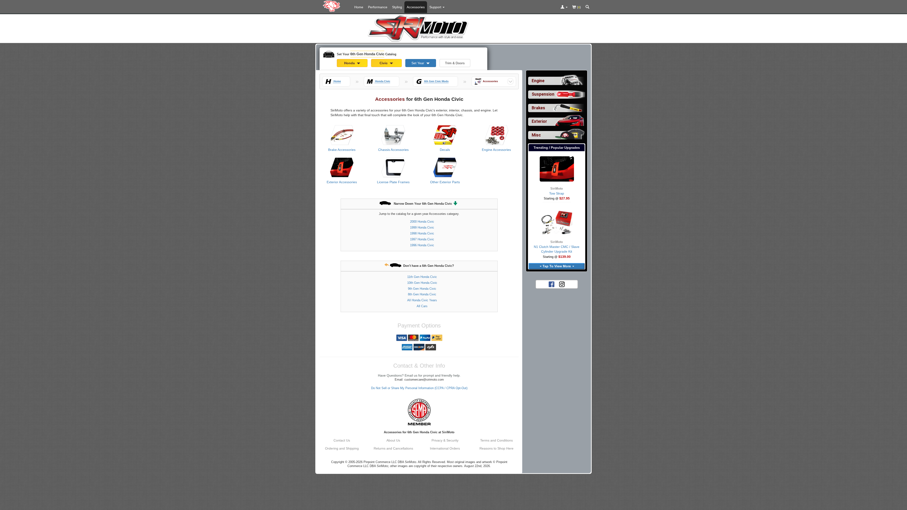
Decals (445, 150)
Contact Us (342, 440)
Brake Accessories (341, 150)
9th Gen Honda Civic (422, 288)
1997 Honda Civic (422, 239)
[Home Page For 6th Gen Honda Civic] (332, 6)
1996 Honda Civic (422, 245)
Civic (384, 63)
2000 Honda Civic (422, 221)
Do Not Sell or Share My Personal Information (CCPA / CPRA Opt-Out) (419, 388)
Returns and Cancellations (393, 448)
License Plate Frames (393, 182)
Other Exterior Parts (445, 182)
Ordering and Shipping (342, 448)
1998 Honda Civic (422, 233)
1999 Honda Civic (422, 227)
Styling (397, 7)
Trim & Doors (455, 63)
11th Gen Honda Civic (422, 277)
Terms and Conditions (496, 440)
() (578, 7)
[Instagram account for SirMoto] (562, 284)
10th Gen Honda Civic (422, 283)
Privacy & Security (445, 440)
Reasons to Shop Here (496, 448)
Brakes (538, 108)
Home (358, 7)
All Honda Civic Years (422, 300)
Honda (350, 63)
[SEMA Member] (419, 412)
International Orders (445, 448)
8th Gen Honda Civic (422, 294)
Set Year (418, 63)
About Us (393, 440)
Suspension (543, 94)
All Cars (422, 306)
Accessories (416, 7)
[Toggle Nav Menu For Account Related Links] (564, 7)
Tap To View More (557, 266)
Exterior (539, 121)
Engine (538, 80)
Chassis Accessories (393, 150)
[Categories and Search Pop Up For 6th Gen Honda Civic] (587, 7)
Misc (536, 135)
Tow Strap (556, 193)
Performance (377, 7)
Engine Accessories (496, 150)
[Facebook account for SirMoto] (551, 284)
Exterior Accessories (342, 182)
